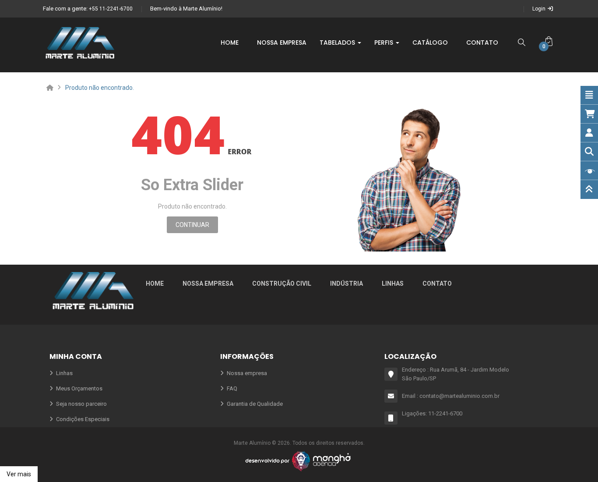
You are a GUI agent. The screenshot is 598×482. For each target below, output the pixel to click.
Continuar (192, 224)
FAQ (232, 388)
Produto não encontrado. (99, 88)
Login (538, 9)
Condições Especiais (82, 419)
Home (155, 283)
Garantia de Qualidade (255, 403)
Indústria (346, 283)
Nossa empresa (208, 283)
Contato (437, 283)
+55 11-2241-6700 (111, 9)
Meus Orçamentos (79, 388)
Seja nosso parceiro (81, 403)
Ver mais (19, 474)
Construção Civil (281, 283)
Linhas (393, 283)
